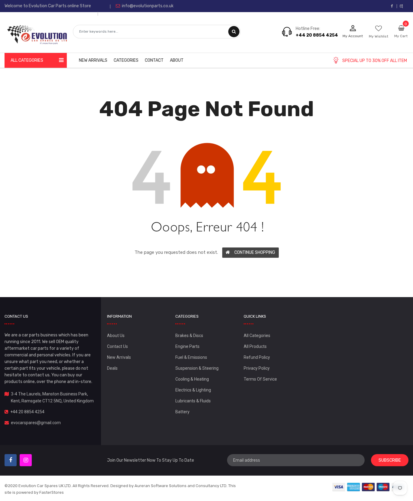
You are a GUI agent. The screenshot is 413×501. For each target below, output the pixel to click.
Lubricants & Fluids (193, 400)
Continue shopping (254, 252)
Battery (182, 411)
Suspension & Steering (197, 368)
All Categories (257, 335)
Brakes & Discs (189, 335)
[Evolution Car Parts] (368, 487)
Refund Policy (257, 357)
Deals (112, 368)
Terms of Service (260, 379)
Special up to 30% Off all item (374, 60)
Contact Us (117, 346)
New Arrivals (119, 357)
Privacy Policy (257, 368)
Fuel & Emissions (191, 357)
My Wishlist (378, 36)
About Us (116, 335)
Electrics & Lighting (193, 390)
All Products (255, 346)
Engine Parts (187, 346)
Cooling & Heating (192, 379)
